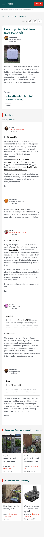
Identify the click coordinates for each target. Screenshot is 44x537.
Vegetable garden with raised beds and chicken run (10, 458)
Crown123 (27, 466)
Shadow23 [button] (13, 37)
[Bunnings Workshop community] (10, 4)
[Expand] (22, 329)
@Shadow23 (11, 137)
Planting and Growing (13, 99)
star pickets (13, 250)
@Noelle (26, 159)
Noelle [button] (11, 305)
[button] (6, 38)
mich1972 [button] (13, 200)
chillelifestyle (7, 466)
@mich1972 (17, 159)
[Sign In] (38, 4)
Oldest (11, 120)
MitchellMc (27, 514)
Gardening (28, 96)
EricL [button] (11, 231)
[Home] (3, 16)
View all (39, 430)
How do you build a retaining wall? (11, 507)
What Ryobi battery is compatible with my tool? (31, 508)
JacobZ (6, 514)
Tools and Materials (13, 96)
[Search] (2, 9)
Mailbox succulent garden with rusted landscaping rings (31, 458)
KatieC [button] (11, 127)
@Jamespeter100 (15, 162)
